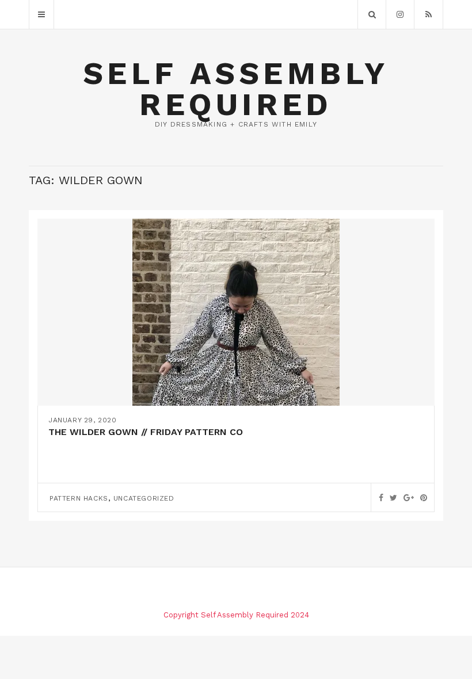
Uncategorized (143, 498)
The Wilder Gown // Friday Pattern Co (145, 431)
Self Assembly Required (236, 89)
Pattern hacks (79, 498)
